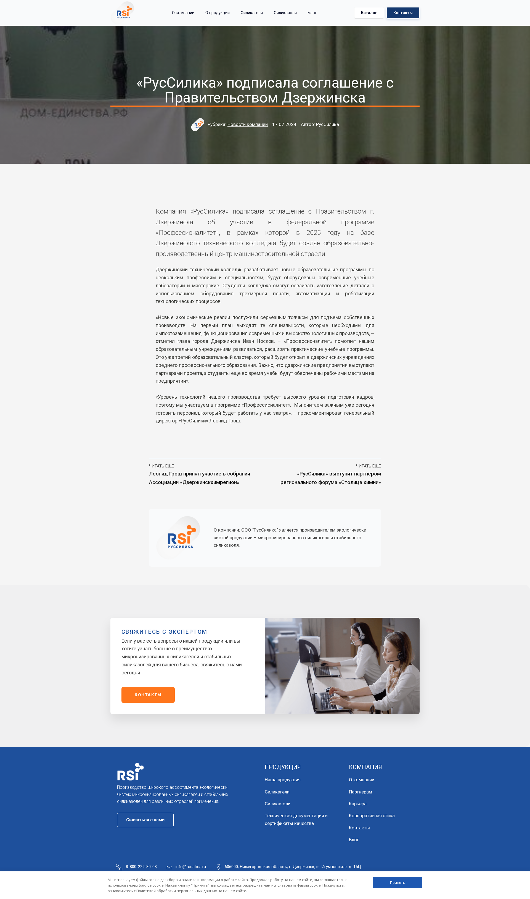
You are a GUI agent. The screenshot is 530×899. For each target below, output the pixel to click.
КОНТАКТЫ (148, 694)
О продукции (217, 12)
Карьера (358, 803)
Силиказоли (285, 12)
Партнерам (360, 792)
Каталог (369, 12)
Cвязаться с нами (145, 819)
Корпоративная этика (372, 815)
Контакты (403, 12)
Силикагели (252, 12)
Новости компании (247, 124)
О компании (183, 12)
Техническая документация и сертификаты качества (296, 819)
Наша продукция (283, 779)
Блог (312, 12)
